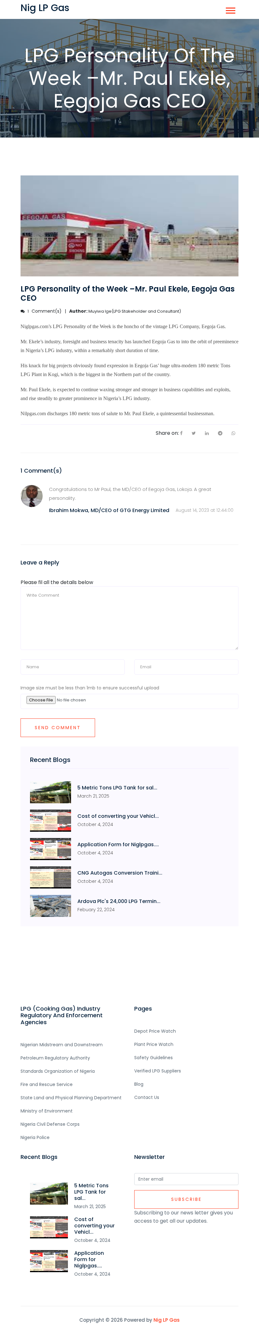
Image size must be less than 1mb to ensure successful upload (90, 688)
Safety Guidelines (153, 1057)
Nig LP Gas (167, 1320)
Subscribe (186, 1199)
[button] (230, 9)
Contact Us (146, 1097)
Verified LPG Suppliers (157, 1071)
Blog (138, 1084)
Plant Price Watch (153, 1044)
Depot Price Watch (155, 1031)
